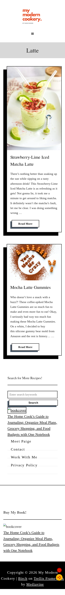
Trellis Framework (49, 578)
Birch (22, 578)
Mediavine (35, 584)
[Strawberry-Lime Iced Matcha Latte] (34, 108)
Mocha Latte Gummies (30, 287)
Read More (26, 224)
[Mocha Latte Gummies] (34, 262)
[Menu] (32, 33)
